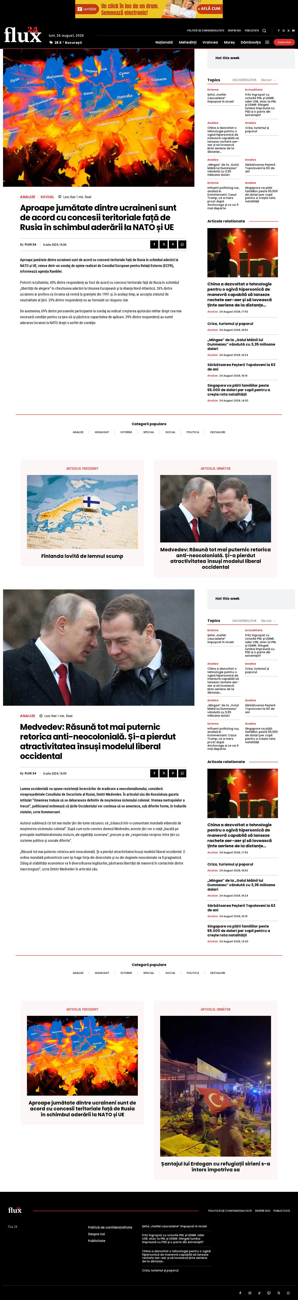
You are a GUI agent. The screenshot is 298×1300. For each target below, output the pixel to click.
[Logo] (23, 34)
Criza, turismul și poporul (257, 129)
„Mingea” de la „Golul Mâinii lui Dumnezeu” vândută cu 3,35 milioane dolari (223, 170)
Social (47, 197)
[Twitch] (269, 1293)
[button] (264, 30)
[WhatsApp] (182, 244)
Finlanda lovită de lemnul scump (82, 556)
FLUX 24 (30, 244)
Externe (213, 89)
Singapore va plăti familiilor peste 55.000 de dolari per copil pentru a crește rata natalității (261, 194)
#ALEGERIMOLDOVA (244, 80)
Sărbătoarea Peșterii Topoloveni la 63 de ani (260, 168)
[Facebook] (278, 30)
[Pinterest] (173, 244)
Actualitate (254, 89)
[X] (288, 30)
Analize (27, 197)
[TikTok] (259, 1293)
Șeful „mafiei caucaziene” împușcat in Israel (220, 98)
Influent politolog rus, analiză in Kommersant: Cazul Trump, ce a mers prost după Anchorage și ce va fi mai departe (223, 198)
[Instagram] (283, 30)
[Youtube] (293, 30)
